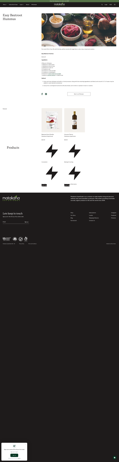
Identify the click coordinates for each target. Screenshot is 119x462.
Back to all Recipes (79, 94)
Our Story (73, 215)
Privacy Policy (21, 243)
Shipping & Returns (94, 218)
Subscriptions (92, 212)
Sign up (26, 222)
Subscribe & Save (13, 4)
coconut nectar (51, 75)
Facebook (113, 215)
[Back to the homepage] (59, 4)
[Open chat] (114, 457)
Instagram (113, 212)
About (27, 4)
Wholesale (34, 4)
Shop (72, 212)
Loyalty (91, 215)
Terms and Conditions (32, 243)
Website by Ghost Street (111, 243)
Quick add (44, 185)
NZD (110, 4)
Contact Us (92, 220)
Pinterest (113, 218)
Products (13, 147)
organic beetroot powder (54, 73)
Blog (72, 218)
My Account (74, 220)
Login (106, 4)
